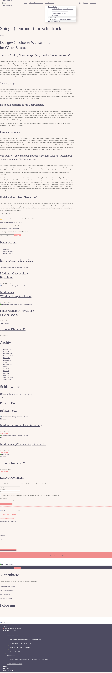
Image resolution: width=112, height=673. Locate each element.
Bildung (15, 394)
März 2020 (6, 358)
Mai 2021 (6, 351)
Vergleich (30, 394)
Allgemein (6, 249)
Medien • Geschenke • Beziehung (21, 425)
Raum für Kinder (8, 253)
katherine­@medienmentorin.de (8, 521)
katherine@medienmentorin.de (7, 590)
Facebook (5, 228)
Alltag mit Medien (8, 251)
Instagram (16, 228)
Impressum (2, 535)
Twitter (11, 228)
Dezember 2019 (7, 364)
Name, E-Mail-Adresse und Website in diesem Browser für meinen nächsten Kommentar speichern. (30, 495)
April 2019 (6, 373)
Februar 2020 (7, 360)
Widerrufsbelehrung (4, 544)
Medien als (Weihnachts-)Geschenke (23, 444)
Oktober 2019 (7, 366)
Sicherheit (26, 394)
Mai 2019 (6, 371)
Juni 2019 (6, 369)
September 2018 (8, 377)
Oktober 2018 (7, 375)
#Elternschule (6, 394)
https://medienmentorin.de (6, 598)
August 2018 (7, 379)
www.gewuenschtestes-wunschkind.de (11, 222)
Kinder (18, 394)
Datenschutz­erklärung (5, 539)
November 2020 (8, 356)
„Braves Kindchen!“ (12, 329)
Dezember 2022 (7, 349)
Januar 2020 (6, 362)
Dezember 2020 (7, 353)
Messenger (22, 394)
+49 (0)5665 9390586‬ (5, 594)
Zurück (2, 35)
